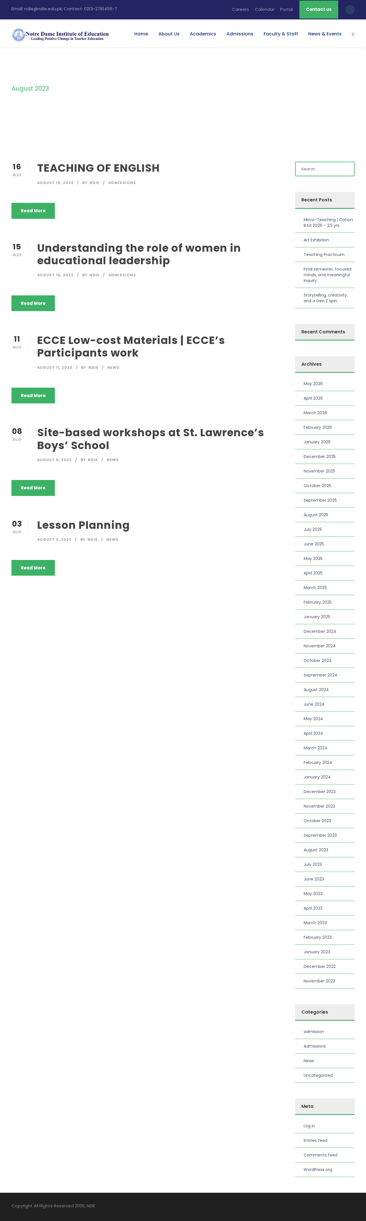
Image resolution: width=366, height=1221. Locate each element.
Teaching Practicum (324, 254)
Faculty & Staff (281, 34)
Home (141, 34)
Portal (286, 9)
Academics (203, 34)
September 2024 (320, 675)
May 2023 (313, 893)
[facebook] (322, 1206)
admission (314, 1031)
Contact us (319, 9)
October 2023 (317, 821)
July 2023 (313, 864)
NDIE (94, 182)
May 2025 (313, 558)
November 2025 (319, 471)
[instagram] (352, 1206)
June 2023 (314, 879)
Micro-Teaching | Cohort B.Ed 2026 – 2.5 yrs (328, 222)
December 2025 (320, 456)
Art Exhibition (316, 240)
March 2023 (315, 923)
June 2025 (314, 544)
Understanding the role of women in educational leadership (139, 254)
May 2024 (313, 719)
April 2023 (313, 908)
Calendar (264, 9)
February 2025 (318, 602)
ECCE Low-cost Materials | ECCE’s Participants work (131, 346)
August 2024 (316, 689)
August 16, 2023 (55, 182)
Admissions (239, 34)
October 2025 (317, 486)
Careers (240, 9)
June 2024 (314, 704)
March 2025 (315, 588)
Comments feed (320, 1155)
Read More (33, 211)
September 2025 (320, 500)
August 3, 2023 (54, 539)
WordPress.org (318, 1169)
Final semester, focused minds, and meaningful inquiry (327, 274)
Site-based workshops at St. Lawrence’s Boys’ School (150, 439)
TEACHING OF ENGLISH (98, 168)
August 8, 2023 (54, 460)
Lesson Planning (83, 525)
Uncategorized (318, 1075)
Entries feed (315, 1140)
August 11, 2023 (54, 367)
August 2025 (316, 515)
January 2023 (317, 952)
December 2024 (320, 631)
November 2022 (319, 981)
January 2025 (317, 617)
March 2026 (315, 413)
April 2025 (313, 573)
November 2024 (320, 646)
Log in (309, 1126)
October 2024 (318, 660)
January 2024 (317, 777)
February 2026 (318, 427)
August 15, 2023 (55, 275)
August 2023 (316, 850)
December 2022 (320, 966)
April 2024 (313, 733)
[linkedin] (332, 1206)
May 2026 (313, 384)
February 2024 (318, 762)
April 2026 (313, 398)
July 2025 (313, 529)
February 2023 (318, 937)
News (113, 367)
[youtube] (342, 1206)
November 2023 (319, 806)
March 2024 (315, 748)
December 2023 (320, 791)
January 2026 (317, 442)
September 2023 (320, 835)
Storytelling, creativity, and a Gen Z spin (326, 298)
